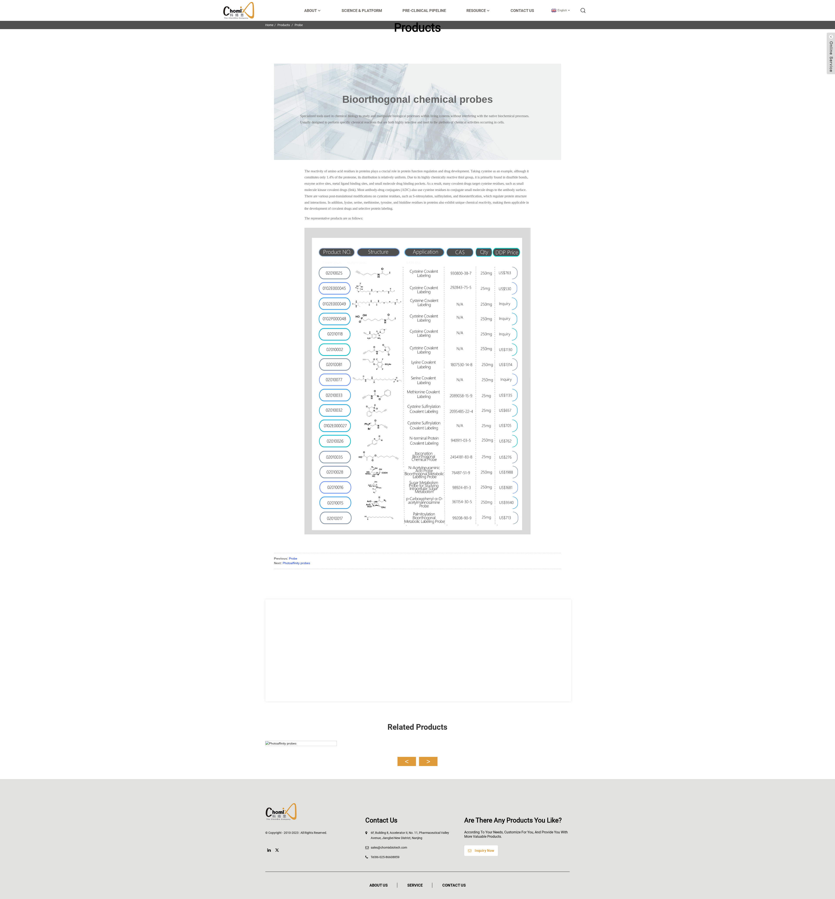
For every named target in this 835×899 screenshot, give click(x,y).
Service (415, 885)
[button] (406, 761)
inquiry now (484, 851)
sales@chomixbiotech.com (389, 847)
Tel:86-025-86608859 (385, 857)
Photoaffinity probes (296, 563)
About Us (378, 885)
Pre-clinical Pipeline (424, 10)
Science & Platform (362, 10)
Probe (293, 558)
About (310, 10)
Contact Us (522, 10)
